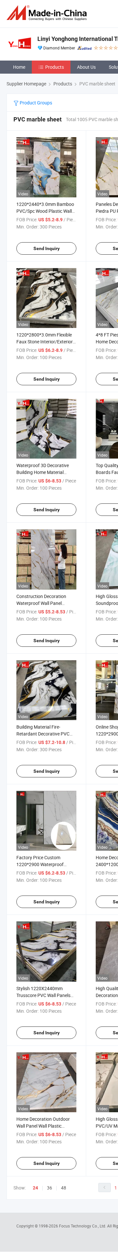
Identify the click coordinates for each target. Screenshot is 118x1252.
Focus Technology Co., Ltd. (83, 1225)
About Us (86, 67)
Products (54, 67)
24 (35, 1187)
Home (19, 67)
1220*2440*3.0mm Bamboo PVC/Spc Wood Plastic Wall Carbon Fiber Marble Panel (45, 211)
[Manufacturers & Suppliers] (48, 13)
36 (49, 1188)
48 (63, 1188)
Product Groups (35, 103)
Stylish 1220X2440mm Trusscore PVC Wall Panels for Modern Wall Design (43, 995)
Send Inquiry (46, 248)
